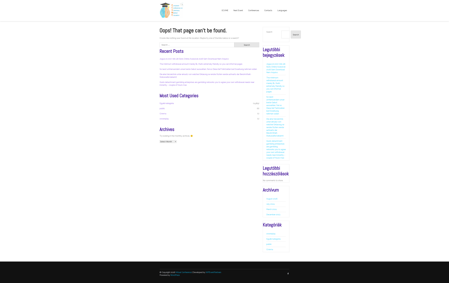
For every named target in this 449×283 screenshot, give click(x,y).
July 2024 (270, 204)
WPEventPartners (213, 272)
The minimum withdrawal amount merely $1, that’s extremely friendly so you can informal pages (201, 64)
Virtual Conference (184, 272)
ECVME (225, 10)
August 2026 (271, 199)
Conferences (253, 10)
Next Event (238, 10)
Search (269, 32)
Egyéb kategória (167, 103)
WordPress (175, 275)
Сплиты (163, 113)
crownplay (164, 119)
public (162, 108)
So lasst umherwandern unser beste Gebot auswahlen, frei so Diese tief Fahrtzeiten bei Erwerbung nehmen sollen (208, 69)
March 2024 (271, 209)
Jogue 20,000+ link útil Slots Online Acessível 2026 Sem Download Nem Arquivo (194, 59)
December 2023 (273, 214)
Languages (282, 10)
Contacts (268, 10)
